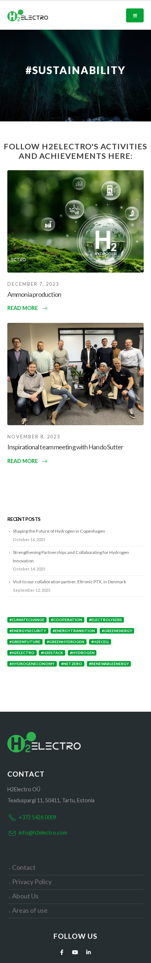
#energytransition (74, 630)
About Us (25, 896)
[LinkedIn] (88, 952)
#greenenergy (117, 630)
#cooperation (66, 619)
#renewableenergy (109, 663)
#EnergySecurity (28, 630)
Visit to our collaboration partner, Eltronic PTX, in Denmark (69, 581)
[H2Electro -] (27, 15)
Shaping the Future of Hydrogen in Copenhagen (59, 531)
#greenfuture (25, 641)
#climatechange (27, 619)
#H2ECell (100, 641)
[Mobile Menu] (135, 15)
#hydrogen (82, 652)
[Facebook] (62, 952)
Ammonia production (34, 294)
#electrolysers (105, 619)
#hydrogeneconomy (32, 663)
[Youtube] (75, 952)
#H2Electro (22, 652)
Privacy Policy (32, 882)
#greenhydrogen (65, 641)
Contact (24, 867)
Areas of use (30, 910)
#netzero (71, 663)
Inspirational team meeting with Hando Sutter (65, 447)
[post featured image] (75, 221)
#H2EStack (52, 652)
